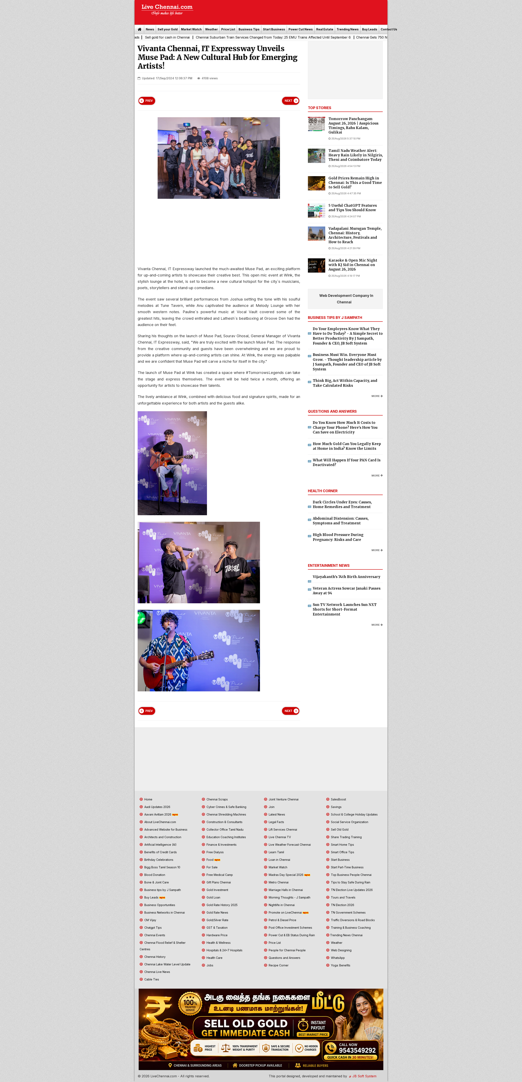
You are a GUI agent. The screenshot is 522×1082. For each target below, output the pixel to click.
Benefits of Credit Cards (160, 852)
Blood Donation (154, 874)
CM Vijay (150, 920)
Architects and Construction (162, 837)
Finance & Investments (221, 844)
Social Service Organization (349, 822)
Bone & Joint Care (156, 882)
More (376, 396)
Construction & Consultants (224, 822)
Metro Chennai (278, 882)
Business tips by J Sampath (162, 890)
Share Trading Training (346, 837)
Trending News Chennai (346, 935)
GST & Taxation (217, 927)
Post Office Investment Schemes (290, 927)
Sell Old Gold (339, 829)
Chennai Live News (157, 972)
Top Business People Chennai (351, 874)
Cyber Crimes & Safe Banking (226, 807)
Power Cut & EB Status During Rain (291, 935)
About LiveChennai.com (160, 822)
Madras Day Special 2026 (286, 874)
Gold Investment (217, 890)
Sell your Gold (168, 29)
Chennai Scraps (217, 799)
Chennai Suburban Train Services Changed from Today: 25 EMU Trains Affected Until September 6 (190, 37)
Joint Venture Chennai (283, 799)
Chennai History (155, 956)
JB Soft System (363, 1076)
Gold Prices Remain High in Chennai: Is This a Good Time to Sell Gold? (355, 182)
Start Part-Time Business (347, 867)
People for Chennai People (287, 950)
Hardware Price (217, 935)
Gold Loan (213, 897)
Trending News (348, 29)
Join (271, 807)
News (150, 29)
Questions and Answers (284, 957)
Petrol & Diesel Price (282, 920)
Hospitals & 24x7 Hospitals (224, 950)
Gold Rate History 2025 (222, 905)
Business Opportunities (159, 905)
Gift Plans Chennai (218, 882)
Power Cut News (301, 29)
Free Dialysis (215, 852)
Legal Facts (276, 822)
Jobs (209, 965)
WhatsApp (337, 957)
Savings (336, 807)
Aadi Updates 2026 (157, 807)
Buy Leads (369, 29)
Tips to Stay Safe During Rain (350, 882)
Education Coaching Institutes (226, 837)
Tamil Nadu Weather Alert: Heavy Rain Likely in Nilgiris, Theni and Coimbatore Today (355, 155)
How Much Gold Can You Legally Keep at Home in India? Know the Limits (347, 446)
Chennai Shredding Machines (226, 814)
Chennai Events (154, 935)
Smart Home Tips (342, 844)
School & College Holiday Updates (354, 814)
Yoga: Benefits (340, 965)
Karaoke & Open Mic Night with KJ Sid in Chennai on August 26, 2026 (352, 265)
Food (210, 859)
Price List (228, 29)
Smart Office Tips (342, 852)
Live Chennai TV (279, 837)
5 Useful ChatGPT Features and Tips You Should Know (352, 207)
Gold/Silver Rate (217, 920)
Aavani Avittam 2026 (158, 814)
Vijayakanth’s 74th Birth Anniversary (346, 577)
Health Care (214, 957)
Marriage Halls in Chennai (285, 890)
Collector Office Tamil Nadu (224, 829)
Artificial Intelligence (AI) (160, 844)
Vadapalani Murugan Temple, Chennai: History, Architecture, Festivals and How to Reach (355, 235)
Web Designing (341, 950)
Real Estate (324, 29)
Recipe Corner (278, 965)
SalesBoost (338, 799)
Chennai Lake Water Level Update (167, 964)
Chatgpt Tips (153, 927)
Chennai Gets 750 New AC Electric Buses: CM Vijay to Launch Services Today (332, 37)
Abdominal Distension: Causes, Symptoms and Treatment (340, 521)
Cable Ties (151, 979)
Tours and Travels (342, 897)
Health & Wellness (218, 942)
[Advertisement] (292, 11)
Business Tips (249, 29)
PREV (149, 100)
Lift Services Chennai (282, 829)
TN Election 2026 (342, 905)
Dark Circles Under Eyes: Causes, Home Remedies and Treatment (342, 504)
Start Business (274, 29)
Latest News (276, 814)
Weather (211, 29)
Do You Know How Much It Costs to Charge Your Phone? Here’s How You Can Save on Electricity (345, 427)
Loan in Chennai (279, 859)
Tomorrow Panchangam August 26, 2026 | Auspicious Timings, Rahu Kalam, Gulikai (353, 125)
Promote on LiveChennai (285, 912)
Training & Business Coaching (350, 927)
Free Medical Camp (219, 874)
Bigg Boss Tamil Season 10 (162, 867)
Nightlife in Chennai (281, 905)
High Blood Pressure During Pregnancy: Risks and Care (338, 537)
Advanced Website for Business (165, 829)
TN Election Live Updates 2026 (351, 890)
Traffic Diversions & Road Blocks (352, 920)
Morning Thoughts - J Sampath (289, 897)
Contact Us (389, 29)
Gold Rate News (217, 912)
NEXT (288, 100)
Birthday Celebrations (158, 859)
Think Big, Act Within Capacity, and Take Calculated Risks (345, 383)
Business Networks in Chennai (164, 912)
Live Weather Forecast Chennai (289, 844)
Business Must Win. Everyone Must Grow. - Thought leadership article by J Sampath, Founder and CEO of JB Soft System (347, 362)
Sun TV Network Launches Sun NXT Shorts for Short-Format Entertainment (345, 609)
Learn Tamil (276, 852)
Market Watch (191, 29)
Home (148, 799)
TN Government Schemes (348, 912)
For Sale (212, 867)
